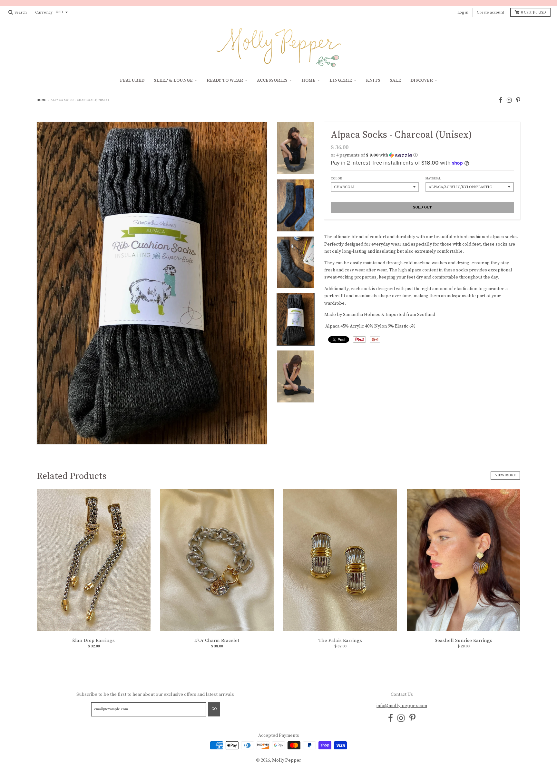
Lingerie (340, 80)
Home (308, 80)
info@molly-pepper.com (401, 706)
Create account (490, 12)
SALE (395, 80)
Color (336, 178)
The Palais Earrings (340, 640)
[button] (422, 155)
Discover (421, 80)
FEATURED (132, 80)
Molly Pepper (286, 760)
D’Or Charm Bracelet (216, 640)
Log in (462, 12)
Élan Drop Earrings (93, 640)
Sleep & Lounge (173, 80)
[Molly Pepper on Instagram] (509, 100)
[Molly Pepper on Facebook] (500, 100)
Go (214, 709)
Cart (533, 12)
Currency (44, 12)
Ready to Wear (225, 80)
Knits (373, 80)
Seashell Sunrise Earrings (463, 640)
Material (433, 178)
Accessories (272, 80)
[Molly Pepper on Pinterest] (518, 100)
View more (505, 475)
